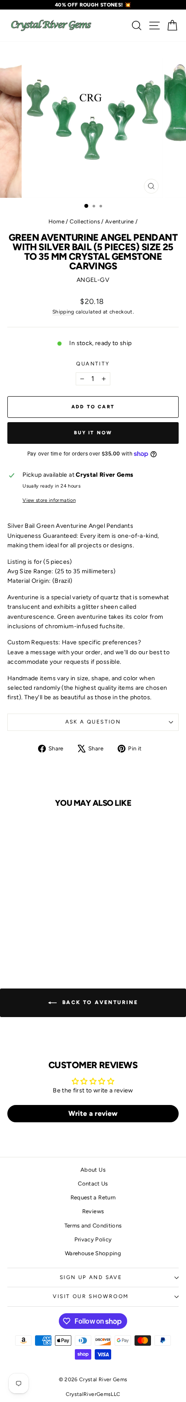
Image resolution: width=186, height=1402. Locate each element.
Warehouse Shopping (93, 1253)
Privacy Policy (93, 1239)
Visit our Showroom (90, 1296)
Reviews (93, 1211)
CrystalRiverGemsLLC (93, 1394)
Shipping (63, 312)
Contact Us (93, 1183)
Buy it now (93, 433)
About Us (93, 1169)
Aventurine (119, 221)
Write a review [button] (93, 1113)
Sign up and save (91, 1277)
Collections (85, 221)
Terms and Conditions (93, 1225)
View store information (49, 500)
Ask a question (93, 722)
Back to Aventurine (99, 1002)
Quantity (92, 364)
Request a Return (93, 1197)
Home (56, 221)
